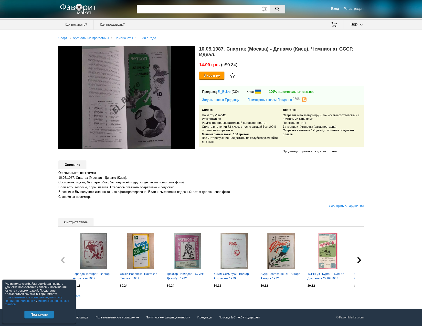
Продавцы (204, 317)
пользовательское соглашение (26, 297)
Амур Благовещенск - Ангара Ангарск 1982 (280, 276)
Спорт (62, 38)
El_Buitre (224, 92)
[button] (191, 50)
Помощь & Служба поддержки (239, 317)
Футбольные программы (91, 38)
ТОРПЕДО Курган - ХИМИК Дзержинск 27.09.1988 (325, 276)
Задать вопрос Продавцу (220, 100)
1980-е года (147, 38)
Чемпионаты (124, 38)
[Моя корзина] (334, 25)
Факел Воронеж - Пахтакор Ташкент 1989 (138, 276)
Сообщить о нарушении (346, 206)
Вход (335, 9)
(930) (235, 92)
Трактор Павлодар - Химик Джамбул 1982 (185, 276)
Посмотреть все (69, 296)
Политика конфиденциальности (168, 317)
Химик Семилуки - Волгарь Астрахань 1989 (232, 276)
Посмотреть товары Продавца (273, 99)
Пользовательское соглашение (117, 317)
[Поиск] (277, 9)
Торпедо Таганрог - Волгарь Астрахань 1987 (92, 276)
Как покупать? (76, 24)
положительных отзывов (291, 92)
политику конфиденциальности (33, 299)
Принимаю (39, 314)
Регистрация (354, 9)
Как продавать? (112, 24)
